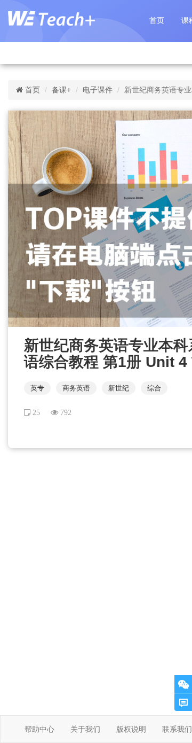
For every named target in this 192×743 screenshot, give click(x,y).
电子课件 (98, 89)
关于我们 (85, 729)
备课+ (61, 89)
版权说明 (131, 729)
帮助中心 (39, 729)
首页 (156, 20)
